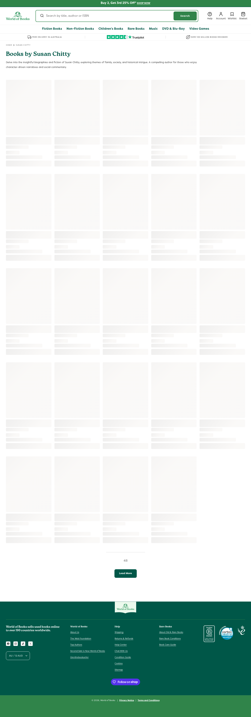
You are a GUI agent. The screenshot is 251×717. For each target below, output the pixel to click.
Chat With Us (121, 651)
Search (185, 15)
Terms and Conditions (149, 700)
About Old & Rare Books (171, 632)
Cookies (119, 663)
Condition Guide (123, 657)
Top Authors (76, 645)
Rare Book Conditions (170, 638)
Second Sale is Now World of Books (87, 651)
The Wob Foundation (80, 638)
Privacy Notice (126, 700)
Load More (125, 573)
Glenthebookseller (79, 657)
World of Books (108, 700)
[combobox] (116, 16)
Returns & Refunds (124, 638)
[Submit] (41, 16)
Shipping (119, 632)
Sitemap (119, 670)
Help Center (121, 645)
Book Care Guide (167, 645)
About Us (74, 632)
